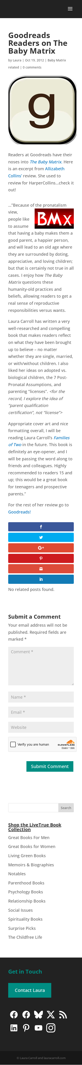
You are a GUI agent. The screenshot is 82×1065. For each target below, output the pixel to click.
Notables (17, 873)
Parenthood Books (26, 883)
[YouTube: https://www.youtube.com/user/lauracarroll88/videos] (38, 1031)
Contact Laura (30, 990)
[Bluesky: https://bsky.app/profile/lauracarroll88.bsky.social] (38, 1017)
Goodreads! (19, 512)
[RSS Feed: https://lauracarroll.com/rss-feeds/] (63, 1017)
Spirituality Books (25, 919)
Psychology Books (25, 892)
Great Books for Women (31, 846)
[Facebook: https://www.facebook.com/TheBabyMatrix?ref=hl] (26, 1017)
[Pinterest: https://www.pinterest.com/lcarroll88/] (26, 1031)
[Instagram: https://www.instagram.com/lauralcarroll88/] (50, 1031)
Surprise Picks (22, 928)
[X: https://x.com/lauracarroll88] (50, 1017)
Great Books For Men (28, 837)
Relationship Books (27, 901)
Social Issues (20, 910)
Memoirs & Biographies (31, 864)
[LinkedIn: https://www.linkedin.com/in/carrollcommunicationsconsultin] (13, 1031)
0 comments (32, 67)
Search (66, 808)
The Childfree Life (25, 937)
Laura (17, 60)
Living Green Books (27, 855)
